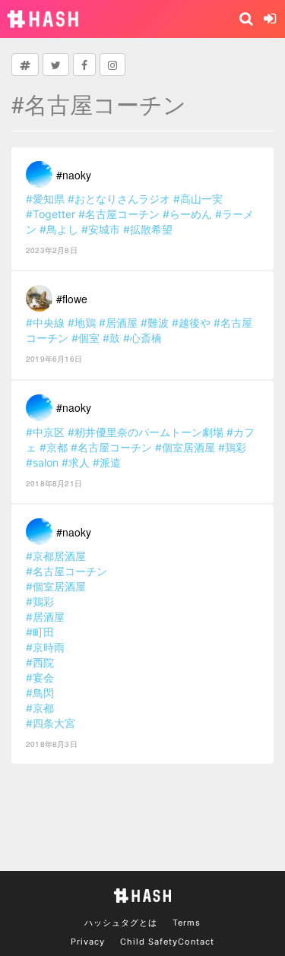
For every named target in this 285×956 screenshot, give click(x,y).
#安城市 (100, 229)
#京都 (54, 447)
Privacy (88, 941)
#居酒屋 (118, 322)
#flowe (71, 298)
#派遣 (107, 462)
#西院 (40, 662)
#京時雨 (45, 647)
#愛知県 (45, 198)
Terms (187, 922)
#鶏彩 (232, 447)
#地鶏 (82, 322)
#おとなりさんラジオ (119, 198)
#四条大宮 (50, 723)
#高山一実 (198, 198)
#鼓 (111, 337)
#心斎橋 (142, 337)
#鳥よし (59, 229)
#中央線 (45, 322)
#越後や (191, 322)
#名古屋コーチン (119, 213)
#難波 (155, 322)
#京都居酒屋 (56, 555)
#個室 (85, 337)
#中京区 (45, 432)
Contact (196, 941)
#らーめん (187, 213)
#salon (42, 462)
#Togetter (50, 213)
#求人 (76, 462)
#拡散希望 (148, 229)
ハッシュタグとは (120, 922)
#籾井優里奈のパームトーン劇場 (145, 432)
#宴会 (40, 677)
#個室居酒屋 (185, 447)
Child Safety (149, 941)
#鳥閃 (40, 692)
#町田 (40, 631)
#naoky (73, 174)
